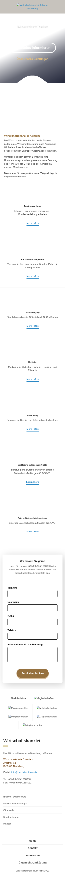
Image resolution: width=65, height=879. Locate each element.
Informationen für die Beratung (25, 644)
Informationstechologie (15, 803)
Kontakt (33, 848)
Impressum (33, 855)
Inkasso (7, 823)
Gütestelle (8, 810)
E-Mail (11, 616)
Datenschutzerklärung (32, 862)
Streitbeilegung (11, 817)
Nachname (14, 602)
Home (32, 840)
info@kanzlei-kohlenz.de (24, 772)
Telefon (12, 630)
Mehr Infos (32, 223)
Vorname (12, 587)
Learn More (32, 482)
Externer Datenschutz (14, 796)
